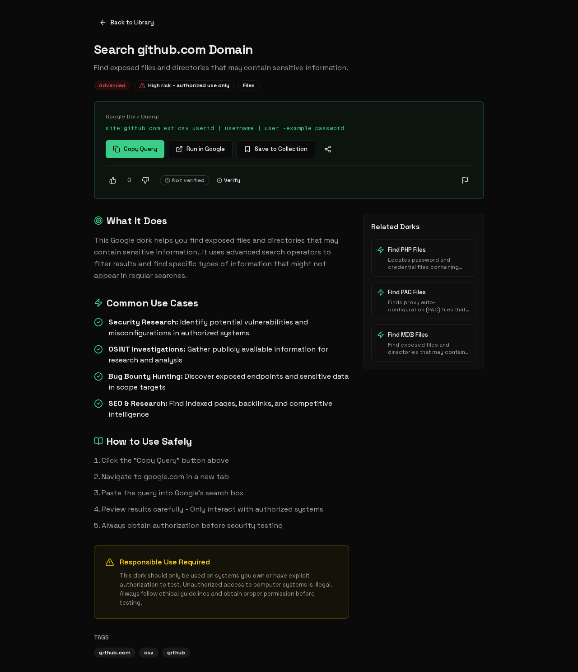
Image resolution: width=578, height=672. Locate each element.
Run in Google (205, 149)
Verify (232, 180)
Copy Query (140, 149)
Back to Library (132, 22)
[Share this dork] (328, 149)
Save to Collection (281, 149)
